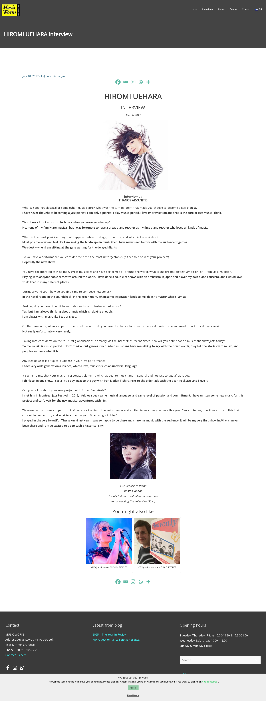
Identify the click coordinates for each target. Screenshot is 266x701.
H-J (43, 76)
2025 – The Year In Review (110, 634)
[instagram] (16, 667)
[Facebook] (118, 82)
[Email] (125, 82)
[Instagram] (133, 82)
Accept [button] (133, 688)
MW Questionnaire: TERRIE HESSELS (116, 639)
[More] (148, 82)
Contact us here (15, 655)
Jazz (64, 76)
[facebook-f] (8, 667)
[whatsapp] (22, 667)
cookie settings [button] (209, 681)
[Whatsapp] (140, 82)
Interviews (53, 76)
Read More (133, 695)
